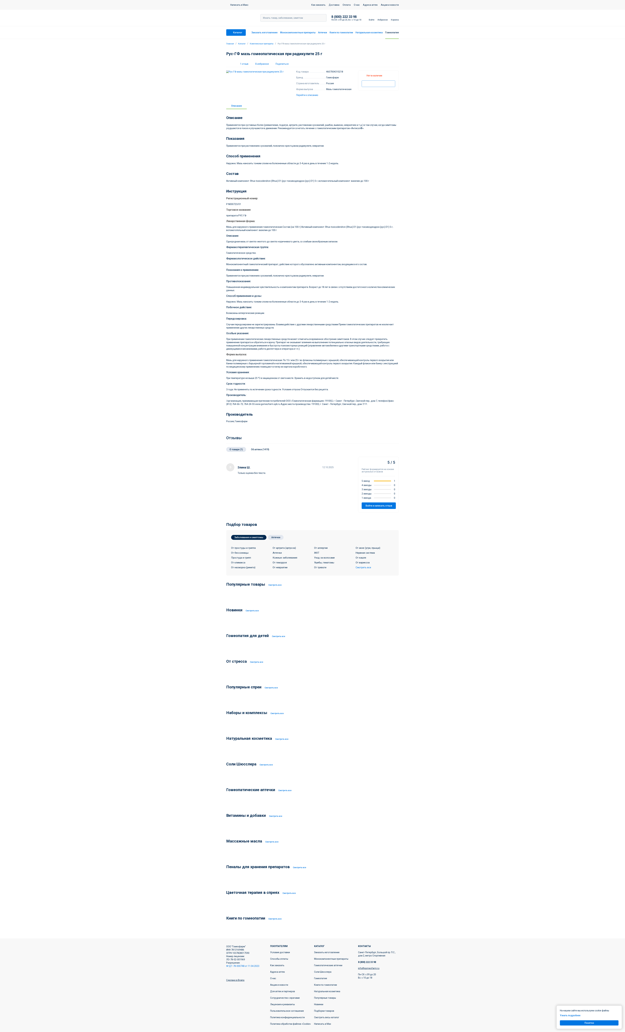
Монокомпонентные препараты (298, 32)
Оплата (347, 5)
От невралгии (280, 567)
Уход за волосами (324, 557)
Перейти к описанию (307, 95)
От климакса (238, 562)
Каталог (242, 44)
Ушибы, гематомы (324, 562)
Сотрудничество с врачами (285, 998)
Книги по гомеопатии (341, 32)
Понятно (589, 1023)
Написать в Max (322, 1024)
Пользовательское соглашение (287, 1011)
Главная (230, 44)
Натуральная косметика (369, 32)
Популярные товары (325, 998)
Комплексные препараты (261, 44)
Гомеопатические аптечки (328, 965)
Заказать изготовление (264, 32)
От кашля (361, 557)
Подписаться (378, 83)
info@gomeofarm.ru (368, 968)
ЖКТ (316, 552)
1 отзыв (244, 64)
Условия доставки (280, 952)
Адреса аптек (370, 5)
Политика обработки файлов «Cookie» (290, 1024)
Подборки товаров (324, 1011)
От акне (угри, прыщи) (368, 547)
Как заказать (318, 5)
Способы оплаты (279, 959)
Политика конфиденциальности (287, 1017)
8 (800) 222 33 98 (344, 17)
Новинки (318, 1004)
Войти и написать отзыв (379, 505)
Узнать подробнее (570, 1015)
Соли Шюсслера (322, 972)
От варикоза (363, 562)
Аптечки (322, 32)
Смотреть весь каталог (326, 1017)
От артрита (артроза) (284, 547)
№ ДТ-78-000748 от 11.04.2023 (242, 966)
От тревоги (320, 567)
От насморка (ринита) (243, 567)
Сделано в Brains (235, 980)
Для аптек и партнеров (282, 991)
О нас (357, 5)
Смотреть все (275, 585)
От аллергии (321, 547)
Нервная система (365, 552)
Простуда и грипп (241, 557)
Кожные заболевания (285, 557)
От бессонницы (240, 552)
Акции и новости (390, 5)
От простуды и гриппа (243, 547)
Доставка (334, 5)
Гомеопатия (392, 32)
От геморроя (280, 562)
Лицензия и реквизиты (282, 1004)
